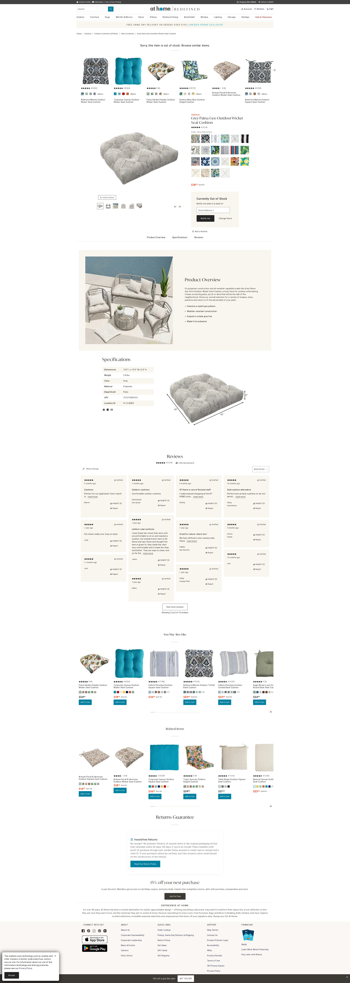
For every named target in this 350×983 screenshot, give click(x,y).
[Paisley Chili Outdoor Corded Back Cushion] (228, 692)
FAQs (209, 950)
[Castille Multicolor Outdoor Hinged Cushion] (190, 94)
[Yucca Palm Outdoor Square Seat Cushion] (95, 784)
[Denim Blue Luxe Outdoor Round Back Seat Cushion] (257, 692)
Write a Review (92, 469)
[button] (175, 8)
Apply (244, 944)
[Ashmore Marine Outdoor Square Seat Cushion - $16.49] (260, 71)
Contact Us (212, 935)
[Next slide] (270, 711)
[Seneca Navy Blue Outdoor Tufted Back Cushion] (193, 692)
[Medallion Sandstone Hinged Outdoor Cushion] (185, 94)
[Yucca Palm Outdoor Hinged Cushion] (196, 786)
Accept (11, 975)
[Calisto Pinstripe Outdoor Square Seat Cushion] (251, 94)
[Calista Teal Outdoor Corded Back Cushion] (231, 692)
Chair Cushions (127, 34)
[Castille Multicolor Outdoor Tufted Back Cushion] (196, 692)
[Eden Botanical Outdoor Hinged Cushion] (193, 786)
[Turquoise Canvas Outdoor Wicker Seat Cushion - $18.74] (128, 71)
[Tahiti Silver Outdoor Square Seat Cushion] (225, 786)
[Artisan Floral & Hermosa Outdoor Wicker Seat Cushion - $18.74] (227, 71)
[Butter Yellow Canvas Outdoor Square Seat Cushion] (162, 786)
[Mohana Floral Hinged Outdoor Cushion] (194, 94)
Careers (125, 950)
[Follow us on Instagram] (94, 931)
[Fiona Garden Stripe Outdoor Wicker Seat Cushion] (157, 94)
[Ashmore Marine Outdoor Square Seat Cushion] (247, 94)
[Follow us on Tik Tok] (88, 931)
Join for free (175, 896)
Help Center (212, 930)
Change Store (225, 218)
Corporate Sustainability (132, 935)
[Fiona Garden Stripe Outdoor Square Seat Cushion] (98, 784)
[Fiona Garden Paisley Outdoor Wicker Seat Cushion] (149, 94)
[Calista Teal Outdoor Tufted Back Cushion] (199, 692)
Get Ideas (162, 945)
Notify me (205, 218)
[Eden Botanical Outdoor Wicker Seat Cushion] (153, 94)
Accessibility (213, 945)
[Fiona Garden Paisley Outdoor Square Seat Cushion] (86, 784)
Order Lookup (164, 930)
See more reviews (174, 607)
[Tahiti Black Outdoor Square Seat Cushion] (228, 786)
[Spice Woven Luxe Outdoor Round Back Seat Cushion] (266, 692)
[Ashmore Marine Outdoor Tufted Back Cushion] (184, 692)
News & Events (128, 945)
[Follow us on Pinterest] (99, 931)
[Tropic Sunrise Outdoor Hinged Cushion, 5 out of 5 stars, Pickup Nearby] (199, 757)
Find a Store (127, 956)
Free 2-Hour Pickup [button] (113, 2)
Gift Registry (164, 956)
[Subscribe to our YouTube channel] (105, 931)
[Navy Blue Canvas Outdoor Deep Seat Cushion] (269, 786)
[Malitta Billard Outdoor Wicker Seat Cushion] (91, 94)
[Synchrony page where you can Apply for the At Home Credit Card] (247, 934)
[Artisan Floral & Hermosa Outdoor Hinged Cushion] (199, 786)
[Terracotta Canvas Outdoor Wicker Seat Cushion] (128, 94)
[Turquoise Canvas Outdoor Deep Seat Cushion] (266, 786)
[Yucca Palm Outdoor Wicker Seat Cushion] (92, 692)
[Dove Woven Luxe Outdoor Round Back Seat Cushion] (269, 692)
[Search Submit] (110, 9)
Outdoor (87, 34)
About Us (125, 930)
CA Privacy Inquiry (215, 966)
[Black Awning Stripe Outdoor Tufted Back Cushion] (190, 692)
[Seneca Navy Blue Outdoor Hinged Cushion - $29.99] (194, 71)
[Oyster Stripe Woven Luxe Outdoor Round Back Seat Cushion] (260, 692)
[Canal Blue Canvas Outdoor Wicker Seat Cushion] (120, 94)
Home (79, 34)
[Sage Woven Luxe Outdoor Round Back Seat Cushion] (254, 692)
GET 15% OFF (186, 979)
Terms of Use (213, 961)
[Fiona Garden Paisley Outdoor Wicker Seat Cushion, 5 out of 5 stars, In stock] (94, 663)
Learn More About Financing (255, 949)
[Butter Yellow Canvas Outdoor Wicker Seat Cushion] (124, 692)
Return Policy (164, 940)
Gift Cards (162, 950)
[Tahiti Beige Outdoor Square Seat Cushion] (219, 786)
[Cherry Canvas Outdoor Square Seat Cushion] (165, 786)
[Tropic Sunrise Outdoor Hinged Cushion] (184, 786)
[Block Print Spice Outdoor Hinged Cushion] (190, 786)
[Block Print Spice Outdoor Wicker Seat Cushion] (86, 692)
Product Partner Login (217, 940)
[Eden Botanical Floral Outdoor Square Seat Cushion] (92, 784)
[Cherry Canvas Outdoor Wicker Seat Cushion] (124, 94)
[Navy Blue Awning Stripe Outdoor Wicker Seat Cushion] (95, 94)
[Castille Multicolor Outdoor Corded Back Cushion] (222, 692)
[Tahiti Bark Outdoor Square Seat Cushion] (222, 786)
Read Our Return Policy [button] (145, 864)
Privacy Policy (213, 971)
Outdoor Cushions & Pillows (106, 34)
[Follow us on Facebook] (83, 931)
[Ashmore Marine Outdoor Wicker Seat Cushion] (83, 94)
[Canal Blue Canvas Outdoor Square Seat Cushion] (156, 786)
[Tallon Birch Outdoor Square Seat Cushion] (255, 94)
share (107, 411)
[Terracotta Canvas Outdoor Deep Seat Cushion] (263, 786)
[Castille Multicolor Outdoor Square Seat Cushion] (152, 692)
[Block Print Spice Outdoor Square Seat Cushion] (89, 784)
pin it (103, 411)
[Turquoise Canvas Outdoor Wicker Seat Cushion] (116, 94)
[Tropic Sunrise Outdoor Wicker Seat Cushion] (161, 94)
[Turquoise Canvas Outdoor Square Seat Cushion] (149, 786)
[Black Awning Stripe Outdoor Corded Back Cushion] (234, 692)
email (111, 411)
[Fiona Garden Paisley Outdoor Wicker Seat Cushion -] (161, 71)
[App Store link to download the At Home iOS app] (94, 939)
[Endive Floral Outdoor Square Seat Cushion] (259, 94)
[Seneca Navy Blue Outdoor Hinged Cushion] (181, 94)
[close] (55, 956)
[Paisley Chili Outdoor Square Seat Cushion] (165, 692)
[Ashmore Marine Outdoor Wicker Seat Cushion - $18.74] (95, 71)
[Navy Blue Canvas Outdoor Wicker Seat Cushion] (127, 692)
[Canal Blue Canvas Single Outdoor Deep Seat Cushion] (260, 786)
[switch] (199, 231)
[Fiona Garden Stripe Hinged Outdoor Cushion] (202, 786)
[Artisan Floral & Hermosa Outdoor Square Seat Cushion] (80, 784)
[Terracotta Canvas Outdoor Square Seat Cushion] (152, 786)
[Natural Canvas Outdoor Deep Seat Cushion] (254, 786)
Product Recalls (214, 956)
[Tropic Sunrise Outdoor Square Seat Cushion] (83, 784)
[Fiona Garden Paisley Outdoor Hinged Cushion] (187, 786)
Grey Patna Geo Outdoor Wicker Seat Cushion (217, 120)
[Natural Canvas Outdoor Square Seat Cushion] (168, 786)
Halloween (98, 2)
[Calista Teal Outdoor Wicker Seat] (87, 94)
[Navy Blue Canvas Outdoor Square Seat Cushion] (159, 786)
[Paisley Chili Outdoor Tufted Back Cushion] (187, 692)
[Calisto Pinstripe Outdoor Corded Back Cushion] (219, 692)
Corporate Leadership (131, 940)
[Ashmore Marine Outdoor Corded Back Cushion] (225, 692)
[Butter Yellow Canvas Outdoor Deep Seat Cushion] (257, 786)
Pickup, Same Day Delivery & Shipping (176, 935)
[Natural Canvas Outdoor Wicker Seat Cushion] (121, 692)
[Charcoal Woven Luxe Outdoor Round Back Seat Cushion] (263, 692)
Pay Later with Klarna (251, 954)
